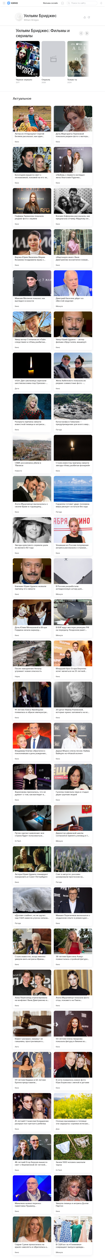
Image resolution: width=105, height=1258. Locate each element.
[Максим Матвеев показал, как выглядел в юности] (32, 289)
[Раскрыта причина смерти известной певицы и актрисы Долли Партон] (32, 413)
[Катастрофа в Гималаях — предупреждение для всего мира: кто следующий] (73, 413)
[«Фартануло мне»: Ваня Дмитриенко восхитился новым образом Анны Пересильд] (73, 248)
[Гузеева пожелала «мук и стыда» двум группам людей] (73, 783)
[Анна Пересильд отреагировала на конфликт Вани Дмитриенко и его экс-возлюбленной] (32, 989)
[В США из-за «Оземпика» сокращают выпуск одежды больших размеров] (73, 1235)
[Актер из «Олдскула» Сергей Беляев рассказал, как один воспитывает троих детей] (32, 125)
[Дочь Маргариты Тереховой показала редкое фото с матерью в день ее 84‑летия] (73, 125)
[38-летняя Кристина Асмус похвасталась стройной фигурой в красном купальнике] (73, 948)
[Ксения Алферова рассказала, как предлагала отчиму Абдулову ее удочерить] (73, 207)
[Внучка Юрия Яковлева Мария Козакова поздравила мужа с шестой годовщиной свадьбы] (32, 248)
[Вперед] (87, 33)
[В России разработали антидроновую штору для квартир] (73, 577)
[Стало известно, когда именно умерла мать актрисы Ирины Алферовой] (32, 948)
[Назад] (81, 33)
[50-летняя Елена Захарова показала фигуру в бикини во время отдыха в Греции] (73, 1030)
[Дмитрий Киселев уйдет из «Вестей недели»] (73, 289)
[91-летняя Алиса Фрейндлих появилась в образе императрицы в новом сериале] (32, 701)
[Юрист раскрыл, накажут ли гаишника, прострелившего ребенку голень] (32, 1030)
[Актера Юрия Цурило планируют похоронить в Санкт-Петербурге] (32, 865)
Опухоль (46, 80)
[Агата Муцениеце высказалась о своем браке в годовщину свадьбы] (32, 495)
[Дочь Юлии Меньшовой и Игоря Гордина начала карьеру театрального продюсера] (32, 618)
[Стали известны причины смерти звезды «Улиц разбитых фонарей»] (73, 454)
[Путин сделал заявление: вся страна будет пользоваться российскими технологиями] (32, 824)
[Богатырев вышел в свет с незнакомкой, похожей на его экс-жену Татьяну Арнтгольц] (32, 166)
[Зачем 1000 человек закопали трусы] (73, 1153)
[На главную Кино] (14, 3)
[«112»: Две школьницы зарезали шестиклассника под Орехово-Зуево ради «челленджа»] (32, 372)
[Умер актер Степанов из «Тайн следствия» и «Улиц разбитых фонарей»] (32, 330)
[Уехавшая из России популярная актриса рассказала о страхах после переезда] (73, 536)
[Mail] (8, 3)
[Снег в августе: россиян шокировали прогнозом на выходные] (73, 865)
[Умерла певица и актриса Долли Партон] (73, 1194)
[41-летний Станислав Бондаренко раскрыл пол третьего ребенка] (32, 1112)
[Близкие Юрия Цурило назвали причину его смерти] (32, 577)
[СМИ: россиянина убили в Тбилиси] (32, 454)
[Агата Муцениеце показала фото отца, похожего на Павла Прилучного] (73, 989)
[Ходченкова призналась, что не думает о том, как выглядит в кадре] (32, 783)
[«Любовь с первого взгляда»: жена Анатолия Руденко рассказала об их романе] (73, 166)
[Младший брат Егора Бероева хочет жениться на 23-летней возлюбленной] (73, 660)
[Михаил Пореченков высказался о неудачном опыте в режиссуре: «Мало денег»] (73, 906)
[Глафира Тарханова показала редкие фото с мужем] (32, 207)
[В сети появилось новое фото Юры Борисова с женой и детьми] (73, 1071)
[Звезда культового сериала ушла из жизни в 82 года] (32, 536)
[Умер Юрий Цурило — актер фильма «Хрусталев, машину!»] (73, 330)
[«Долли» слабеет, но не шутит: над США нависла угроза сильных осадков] (32, 906)
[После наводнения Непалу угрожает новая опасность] (32, 660)
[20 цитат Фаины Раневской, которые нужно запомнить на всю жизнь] (73, 701)
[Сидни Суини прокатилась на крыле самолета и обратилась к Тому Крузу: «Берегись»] (32, 1235)
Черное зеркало (24, 80)
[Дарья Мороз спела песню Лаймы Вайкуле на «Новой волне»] (73, 742)
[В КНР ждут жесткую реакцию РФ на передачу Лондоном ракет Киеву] (73, 618)
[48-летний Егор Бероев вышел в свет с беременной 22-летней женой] (32, 1153)
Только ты (72, 80)
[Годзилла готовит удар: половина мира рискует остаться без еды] (73, 495)
